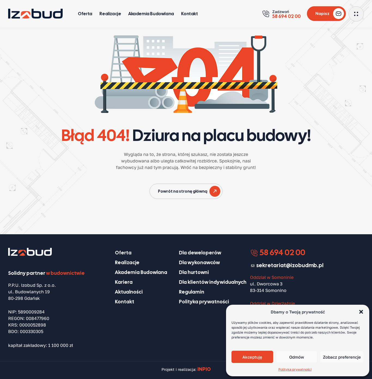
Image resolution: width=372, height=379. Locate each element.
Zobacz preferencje (342, 357)
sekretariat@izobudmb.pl (290, 265)
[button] (361, 312)
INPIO (204, 369)
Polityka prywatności (295, 369)
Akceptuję (252, 357)
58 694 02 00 (281, 252)
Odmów (296, 357)
